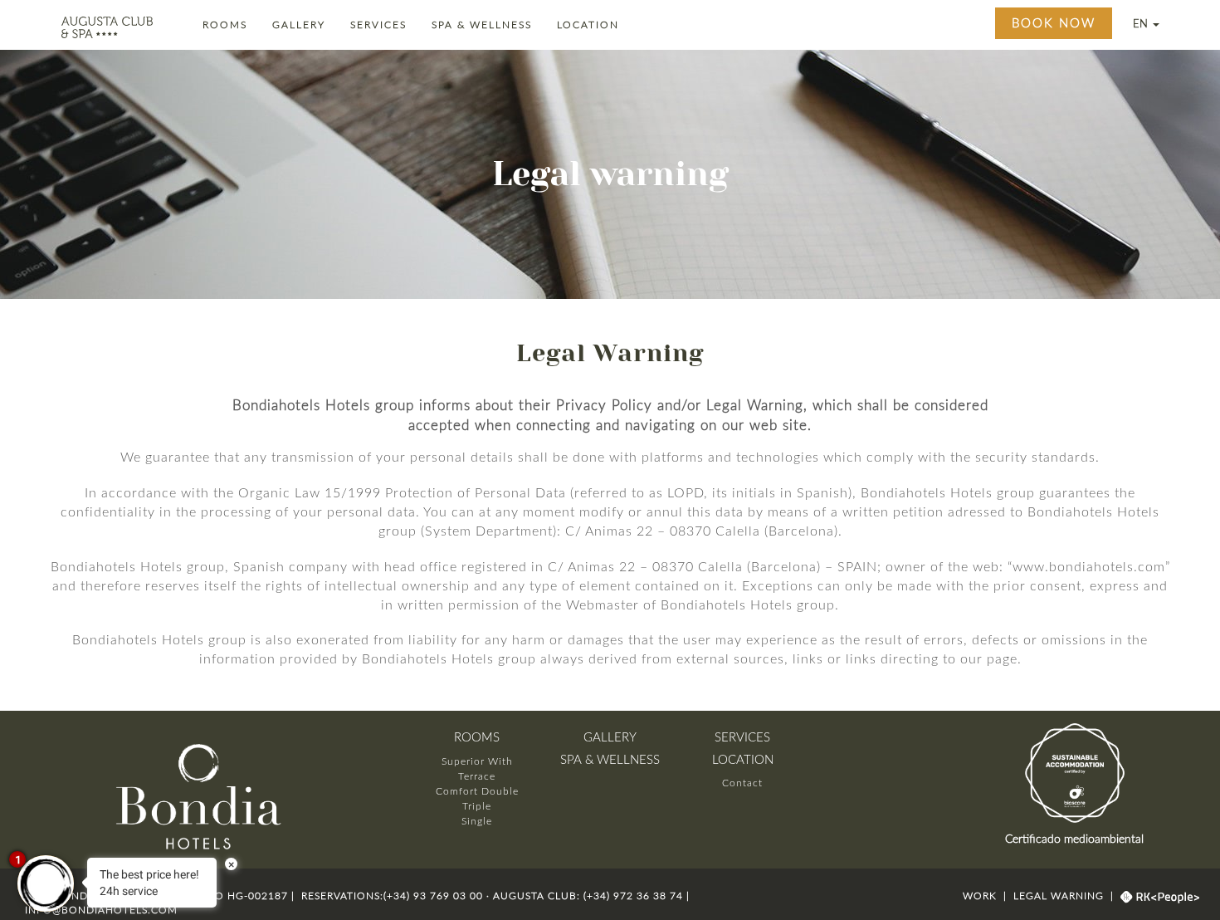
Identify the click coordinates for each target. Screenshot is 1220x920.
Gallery (301, 24)
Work (981, 896)
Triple (476, 806)
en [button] (1142, 24)
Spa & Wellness (484, 24)
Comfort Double (477, 791)
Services (381, 24)
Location (590, 24)
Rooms (227, 24)
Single (476, 821)
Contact (742, 783)
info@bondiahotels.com (101, 910)
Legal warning (1058, 896)
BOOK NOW (1054, 23)
